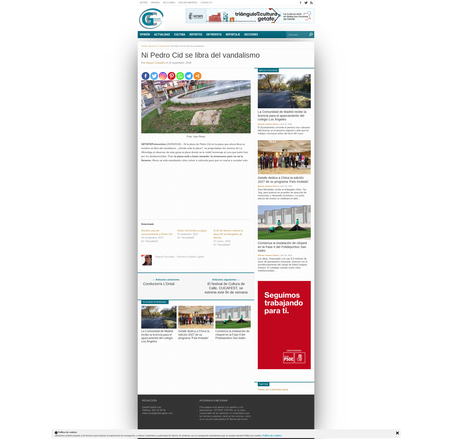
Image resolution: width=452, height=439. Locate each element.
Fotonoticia (164, 46)
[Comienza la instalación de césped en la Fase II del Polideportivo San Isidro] (233, 327)
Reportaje (233, 34)
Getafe (143, 2)
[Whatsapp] (180, 76)
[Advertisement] (196, 189)
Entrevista (214, 34)
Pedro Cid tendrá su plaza (192, 230)
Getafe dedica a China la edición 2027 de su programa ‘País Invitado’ (193, 334)
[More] (197, 76)
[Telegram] (189, 76)
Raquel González (155, 62)
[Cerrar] (397, 433)
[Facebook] (146, 76)
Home (144, 46)
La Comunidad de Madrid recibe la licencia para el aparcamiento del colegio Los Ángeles (282, 115)
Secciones (169, 2)
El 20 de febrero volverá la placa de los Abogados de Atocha (228, 234)
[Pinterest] (172, 76)
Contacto (206, 2)
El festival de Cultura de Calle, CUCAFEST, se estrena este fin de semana (226, 288)
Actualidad (162, 34)
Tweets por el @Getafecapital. (273, 389)
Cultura (179, 34)
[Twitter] (154, 76)
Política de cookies (272, 435)
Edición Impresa (188, 2)
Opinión (155, 2)
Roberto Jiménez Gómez (268, 124)
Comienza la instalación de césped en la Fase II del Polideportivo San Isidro (232, 334)
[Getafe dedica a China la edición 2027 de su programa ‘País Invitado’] (196, 327)
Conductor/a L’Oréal (158, 284)
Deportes (195, 34)
